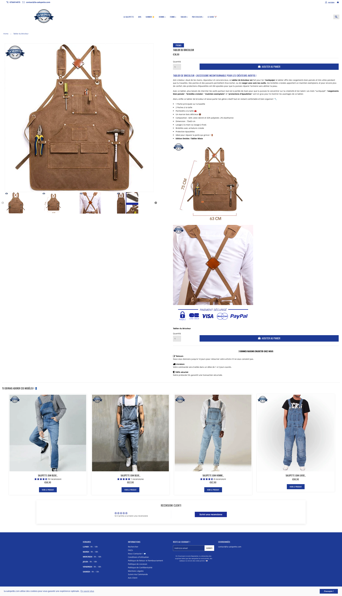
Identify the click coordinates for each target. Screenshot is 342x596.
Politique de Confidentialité (140, 567)
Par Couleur (197, 16)
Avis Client (132, 578)
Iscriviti (209, 548)
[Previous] (2, 203)
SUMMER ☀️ (150, 16)
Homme (162, 16)
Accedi (331, 2)
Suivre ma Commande (138, 574)
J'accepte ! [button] (329, 591)
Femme (172, 16)
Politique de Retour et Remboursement (145, 560)
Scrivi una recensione (210, 514)
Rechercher (133, 546)
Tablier (183, 16)
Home (5, 33)
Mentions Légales (136, 571)
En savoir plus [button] (87, 591)
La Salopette (128, 16)
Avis (139, 16)
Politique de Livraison (137, 564)
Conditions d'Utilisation (138, 557)
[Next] (155, 203)
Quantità (177, 61)
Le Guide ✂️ (212, 16)
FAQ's (130, 550)
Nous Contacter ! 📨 (137, 553)
